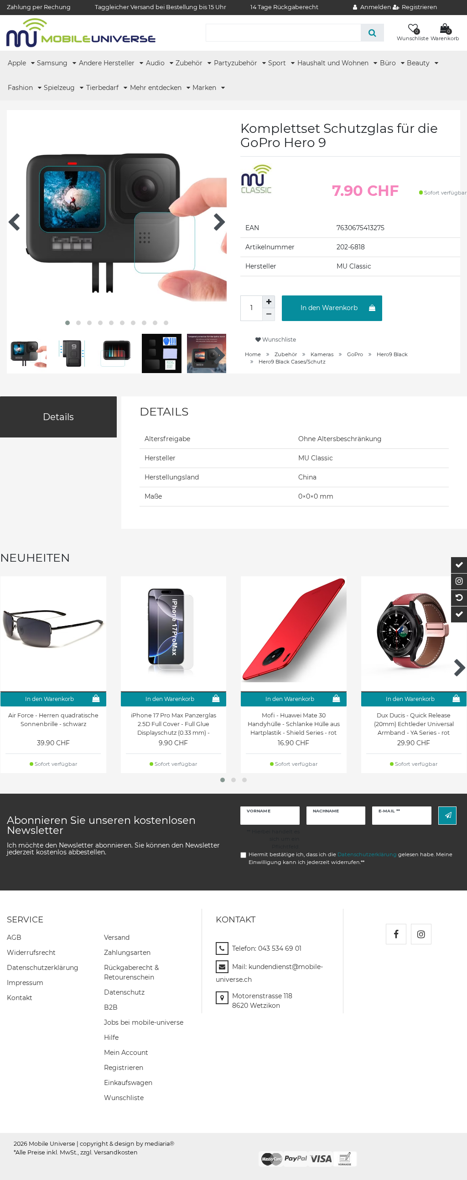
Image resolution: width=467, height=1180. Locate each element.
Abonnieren (447, 815)
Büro (389, 63)
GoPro (355, 354)
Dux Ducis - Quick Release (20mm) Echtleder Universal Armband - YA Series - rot (414, 724)
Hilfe (111, 1037)
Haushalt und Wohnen (333, 63)
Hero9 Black (392, 354)
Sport (278, 63)
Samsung (53, 63)
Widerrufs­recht (31, 952)
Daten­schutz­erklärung (42, 968)
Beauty (419, 63)
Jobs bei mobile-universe (143, 1022)
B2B (111, 1007)
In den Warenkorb (329, 308)
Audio (156, 63)
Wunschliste (278, 339)
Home (253, 354)
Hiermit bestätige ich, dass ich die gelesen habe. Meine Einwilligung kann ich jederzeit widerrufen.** (350, 858)
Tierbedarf (103, 88)
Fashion (21, 88)
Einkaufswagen (128, 1083)
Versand (117, 937)
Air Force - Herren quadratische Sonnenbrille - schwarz (53, 719)
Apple (18, 63)
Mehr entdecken (156, 88)
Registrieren (123, 1068)
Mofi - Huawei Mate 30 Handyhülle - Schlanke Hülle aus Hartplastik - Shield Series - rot (294, 724)
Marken (205, 88)
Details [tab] (58, 416)
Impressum (25, 983)
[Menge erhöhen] (268, 301)
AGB (14, 937)
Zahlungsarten (127, 952)
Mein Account (126, 1052)
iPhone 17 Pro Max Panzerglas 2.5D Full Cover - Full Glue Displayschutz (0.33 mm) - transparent (173, 724)
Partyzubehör (236, 63)
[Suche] (372, 33)
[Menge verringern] (268, 314)
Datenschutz (124, 992)
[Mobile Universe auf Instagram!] (421, 934)
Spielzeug (60, 88)
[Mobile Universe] (81, 32)
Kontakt (19, 998)
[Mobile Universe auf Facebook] (396, 934)
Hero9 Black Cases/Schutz (292, 361)
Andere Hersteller (107, 63)
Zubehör (190, 63)
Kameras (322, 354)
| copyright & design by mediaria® (125, 1143)
